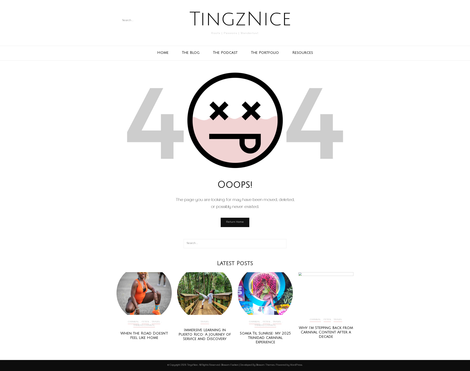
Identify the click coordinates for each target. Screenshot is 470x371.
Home (163, 53)
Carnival (133, 322)
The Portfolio (265, 53)
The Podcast (225, 53)
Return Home (235, 222)
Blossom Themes (265, 365)
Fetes (145, 322)
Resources (302, 53)
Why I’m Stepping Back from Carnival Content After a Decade (326, 332)
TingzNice (240, 19)
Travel (156, 322)
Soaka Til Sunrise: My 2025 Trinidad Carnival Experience (265, 337)
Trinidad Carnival (144, 325)
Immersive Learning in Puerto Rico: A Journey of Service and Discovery (204, 334)
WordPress (296, 365)
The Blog (191, 53)
